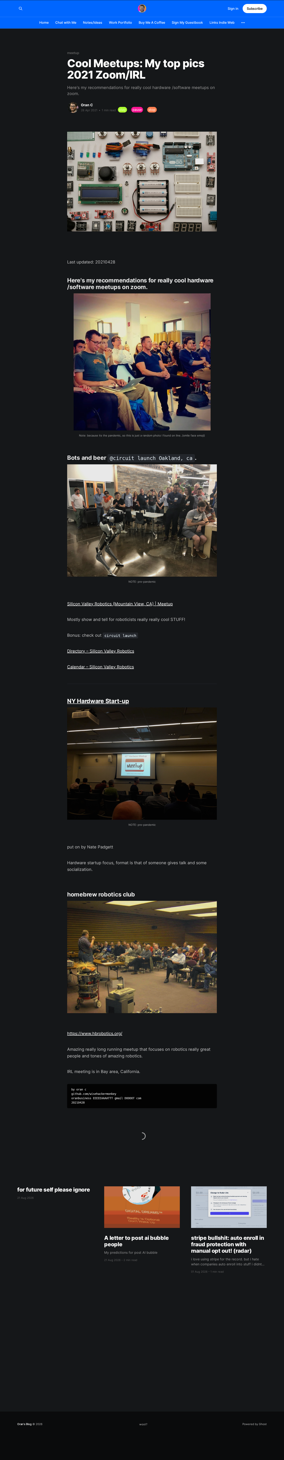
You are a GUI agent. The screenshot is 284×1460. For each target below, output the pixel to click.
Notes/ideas (92, 22)
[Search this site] (20, 8)
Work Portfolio (120, 22)
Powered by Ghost (254, 1424)
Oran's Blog (24, 1424)
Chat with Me (65, 22)
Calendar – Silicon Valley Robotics (100, 666)
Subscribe (255, 8)
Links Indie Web (222, 22)
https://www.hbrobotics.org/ (94, 1033)
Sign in (233, 8)
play (122, 110)
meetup (73, 53)
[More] (243, 23)
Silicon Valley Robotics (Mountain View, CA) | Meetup (120, 603)
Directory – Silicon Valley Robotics (100, 651)
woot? (143, 1424)
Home (44, 22)
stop (152, 110)
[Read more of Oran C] (73, 107)
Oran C (87, 105)
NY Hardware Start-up (98, 701)
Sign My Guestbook (187, 22)
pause (137, 110)
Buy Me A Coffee (152, 22)
